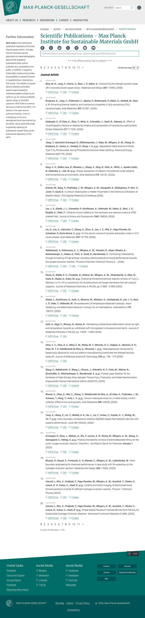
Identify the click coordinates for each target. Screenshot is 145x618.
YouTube (73, 580)
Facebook (73, 570)
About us (12, 20)
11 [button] (78, 67)
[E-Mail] (85, 48)
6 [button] (58, 67)
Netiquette (71, 585)
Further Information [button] (20, 37)
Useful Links (15, 565)
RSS (106, 579)
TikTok (42, 585)
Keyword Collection (127, 572)
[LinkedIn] (51, 48)
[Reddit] (59, 48)
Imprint (69, 603)
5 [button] (55, 67)
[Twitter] (68, 48)
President (11, 570)
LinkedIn (43, 580)
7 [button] (62, 67)
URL (74, 266)
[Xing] (76, 48)
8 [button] (66, 67)
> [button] (82, 67)
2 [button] (44, 67)
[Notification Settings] (139, 8)
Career (63, 20)
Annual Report (14, 580)
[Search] (132, 8)
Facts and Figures (15, 575)
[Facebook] (42, 48)
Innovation (80, 20)
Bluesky (43, 570)
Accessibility (73, 610)
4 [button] (51, 67)
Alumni (127, 566)
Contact (106, 566)
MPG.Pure (53, 92)
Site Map (59, 603)
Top (135, 553)
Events (106, 572)
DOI (65, 92)
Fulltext (75, 92)
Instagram (74, 575)
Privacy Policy (83, 603)
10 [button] (73, 67)
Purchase (11, 585)
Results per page (125, 68)
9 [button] (69, 67)
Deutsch (109, 8)
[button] (89, 61)
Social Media (44, 565)
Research (29, 20)
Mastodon (44, 575)
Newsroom (47, 20)
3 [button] (48, 67)
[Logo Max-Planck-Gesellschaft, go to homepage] (53, 10)
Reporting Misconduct (18, 589)
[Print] (93, 48)
